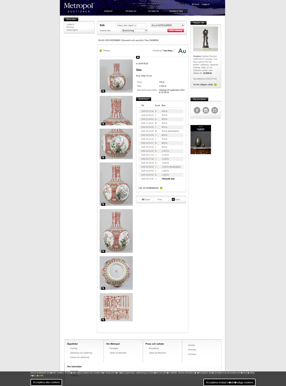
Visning (73, 348)
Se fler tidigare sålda (203, 84)
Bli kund (195, 4)
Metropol (79, 7)
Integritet (74, 371)
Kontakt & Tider (176, 11)
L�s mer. (39, 375)
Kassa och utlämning (79, 357)
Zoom (103, 91)
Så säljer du (153, 11)
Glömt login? (72, 30)
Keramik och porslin (132, 40)
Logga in (206, 4)
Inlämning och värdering (81, 353)
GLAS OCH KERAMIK (109, 40)
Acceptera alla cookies (46, 382)
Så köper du (130, 11)
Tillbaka (106, 51)
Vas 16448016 (152, 40)
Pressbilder (154, 348)
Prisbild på (163, 51)
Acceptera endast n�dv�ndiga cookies (229, 382)
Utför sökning (175, 30)
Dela (178, 199)
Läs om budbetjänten (149, 188)
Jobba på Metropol (118, 353)
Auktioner (108, 11)
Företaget (114, 348)
